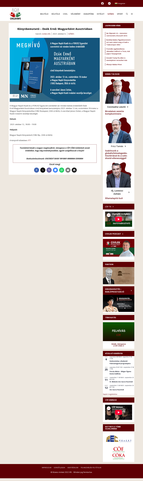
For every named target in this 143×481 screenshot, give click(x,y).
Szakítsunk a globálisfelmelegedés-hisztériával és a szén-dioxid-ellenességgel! (116, 154)
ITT (29, 140)
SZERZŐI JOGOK (59, 468)
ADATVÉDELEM (73, 468)
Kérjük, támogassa (118, 344)
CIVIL (65, 14)
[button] (126, 14)
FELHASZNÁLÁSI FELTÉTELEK (91, 468)
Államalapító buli (114, 198)
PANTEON (109, 264)
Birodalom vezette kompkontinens (114, 112)
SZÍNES (111, 14)
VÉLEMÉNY (75, 14)
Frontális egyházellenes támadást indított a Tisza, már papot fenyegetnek (118, 51)
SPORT (120, 14)
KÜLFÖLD (56, 14)
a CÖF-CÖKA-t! (118, 346)
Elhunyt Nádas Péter (114, 64)
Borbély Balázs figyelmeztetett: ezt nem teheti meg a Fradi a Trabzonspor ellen (118, 42)
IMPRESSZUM (46, 468)
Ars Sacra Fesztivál (117, 390)
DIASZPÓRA (89, 14)
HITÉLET (100, 14)
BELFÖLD (44, 14)
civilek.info (46, 34)
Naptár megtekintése (110, 394)
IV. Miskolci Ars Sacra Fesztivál (121, 382)
